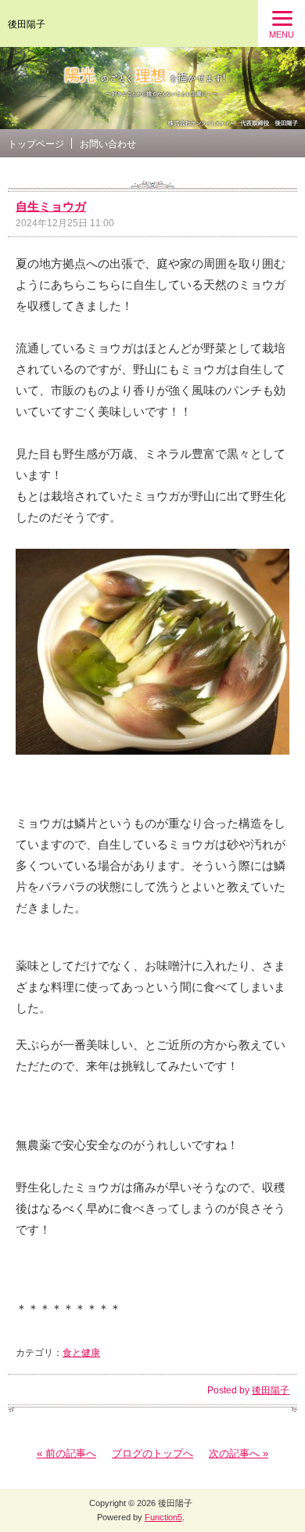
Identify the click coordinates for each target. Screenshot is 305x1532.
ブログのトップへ (152, 1453)
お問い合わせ (108, 144)
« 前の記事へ (66, 1453)
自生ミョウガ (51, 206)
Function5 (163, 1517)
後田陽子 (26, 24)
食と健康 (81, 1352)
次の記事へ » (238, 1453)
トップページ (36, 144)
